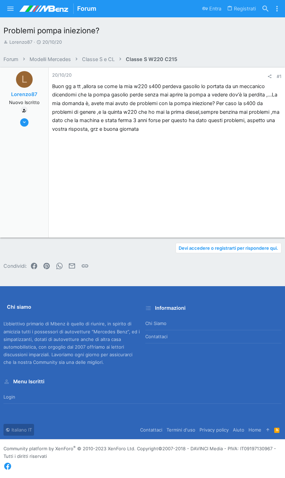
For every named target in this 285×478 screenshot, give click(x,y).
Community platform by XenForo (69, 448)
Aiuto (238, 430)
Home (255, 430)
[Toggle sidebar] (277, 8)
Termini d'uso (180, 430)
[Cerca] (265, 8)
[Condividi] (269, 76)
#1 (279, 76)
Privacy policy (214, 430)
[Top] (267, 430)
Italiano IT (21, 430)
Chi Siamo (155, 323)
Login (9, 397)
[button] (10, 8)
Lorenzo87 (20, 42)
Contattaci (156, 336)
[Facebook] (7, 466)
